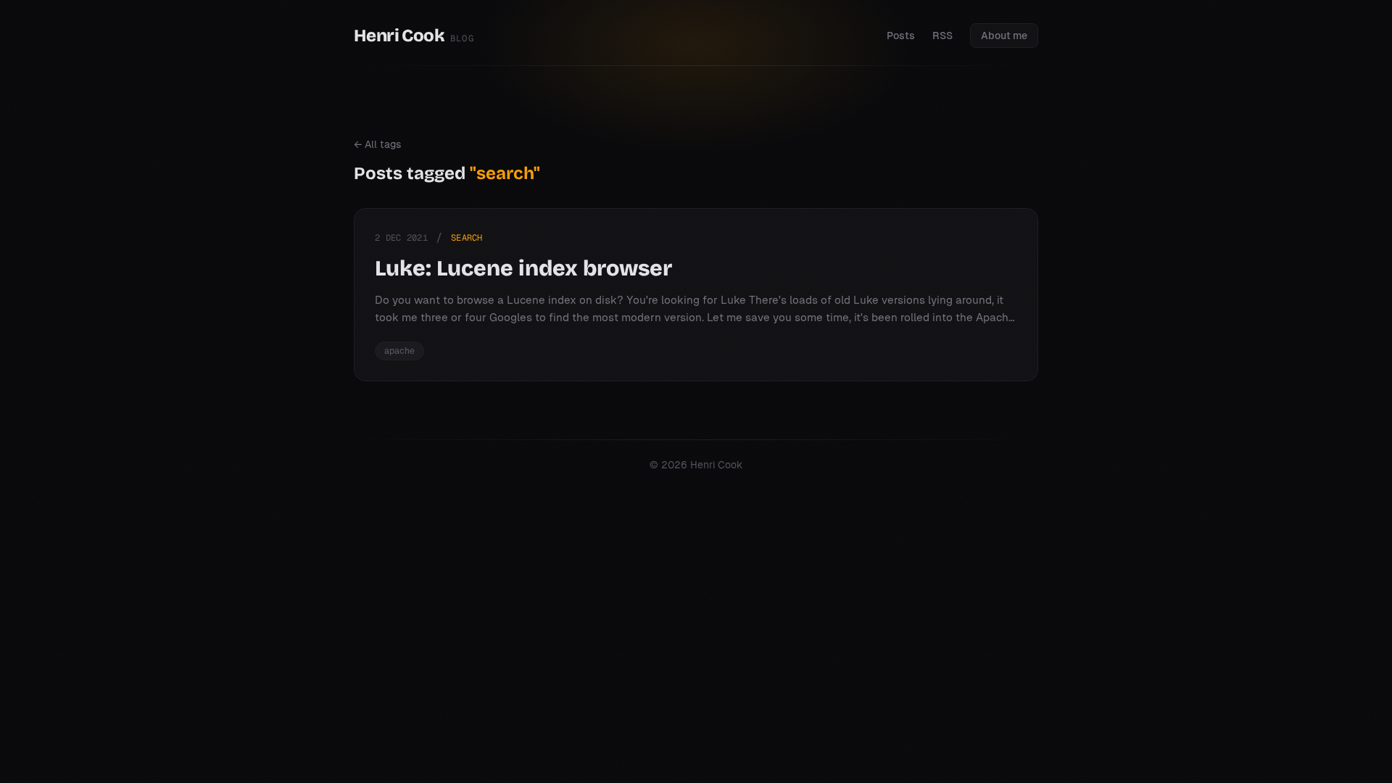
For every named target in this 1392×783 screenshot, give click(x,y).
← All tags (377, 144)
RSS (942, 35)
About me (1004, 35)
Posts (901, 35)
